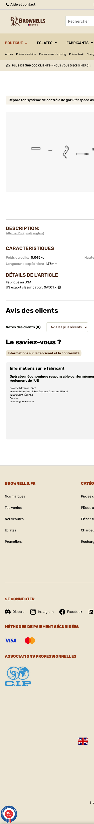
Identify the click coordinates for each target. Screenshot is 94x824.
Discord (18, 612)
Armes (9, 54)
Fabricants (78, 43)
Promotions (13, 542)
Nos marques (15, 496)
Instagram (46, 612)
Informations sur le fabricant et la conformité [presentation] (44, 353)
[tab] (43, 353)
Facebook (74, 612)
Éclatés (45, 43)
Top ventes (13, 508)
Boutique (14, 43)
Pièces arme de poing (52, 54)
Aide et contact (22, 4)
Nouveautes (14, 519)
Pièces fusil (76, 54)
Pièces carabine (26, 54)
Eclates (10, 530)
